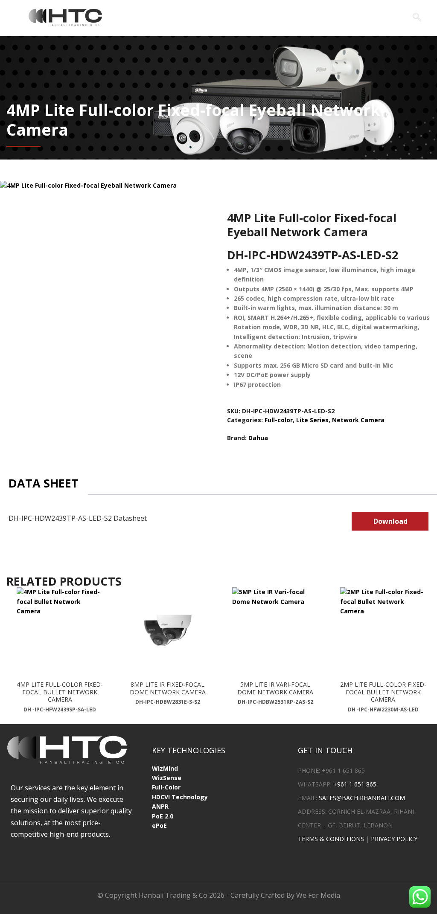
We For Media (318, 895)
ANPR (160, 806)
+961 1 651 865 (354, 784)
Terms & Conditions (331, 839)
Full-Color (166, 787)
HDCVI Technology (180, 797)
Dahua (258, 438)
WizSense (166, 778)
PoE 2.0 (162, 816)
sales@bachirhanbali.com (362, 798)
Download (390, 521)
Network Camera (358, 420)
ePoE (159, 825)
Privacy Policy (394, 839)
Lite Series (312, 420)
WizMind (165, 768)
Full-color (279, 420)
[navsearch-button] (416, 17)
